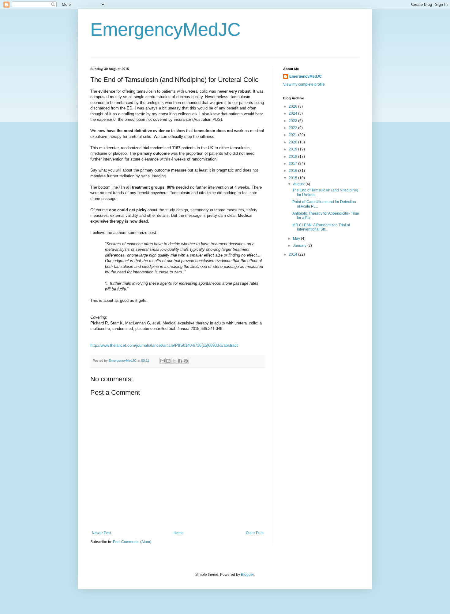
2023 (293, 121)
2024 (293, 113)
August (299, 184)
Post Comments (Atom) (132, 542)
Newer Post (101, 533)
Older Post (254, 533)
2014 (293, 254)
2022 (293, 128)
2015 (293, 178)
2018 (293, 156)
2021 (293, 135)
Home (179, 533)
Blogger (247, 574)
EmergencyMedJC (165, 29)
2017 (293, 163)
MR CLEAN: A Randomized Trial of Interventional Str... (321, 227)
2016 (293, 170)
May (297, 238)
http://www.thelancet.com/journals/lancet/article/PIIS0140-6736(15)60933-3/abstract (164, 345)
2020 (293, 142)
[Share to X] (174, 361)
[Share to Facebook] (180, 361)
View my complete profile (304, 84)
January (300, 245)
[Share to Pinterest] (186, 361)
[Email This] (162, 361)
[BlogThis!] (168, 361)
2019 (293, 149)
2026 (293, 106)
